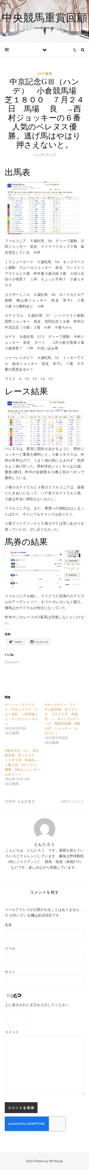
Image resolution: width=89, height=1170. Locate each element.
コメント (12, 1031)
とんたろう (26, 801)
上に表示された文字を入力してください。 (38, 1004)
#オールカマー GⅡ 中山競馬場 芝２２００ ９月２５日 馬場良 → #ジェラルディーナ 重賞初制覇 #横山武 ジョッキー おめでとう (62, 718)
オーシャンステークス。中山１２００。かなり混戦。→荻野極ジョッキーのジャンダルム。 (21, 714)
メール (10, 948)
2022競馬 (44, 74)
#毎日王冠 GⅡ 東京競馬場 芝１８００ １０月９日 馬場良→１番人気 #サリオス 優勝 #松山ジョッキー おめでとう (24, 762)
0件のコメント (72, 801)
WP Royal (55, 1161)
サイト (10, 971)
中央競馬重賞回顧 (44, 17)
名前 (8, 924)
